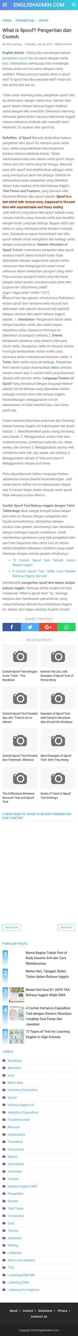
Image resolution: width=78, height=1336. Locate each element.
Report (12, 1157)
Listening (14, 1253)
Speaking (14, 1061)
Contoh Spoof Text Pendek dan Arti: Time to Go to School (19, 717)
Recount (14, 1127)
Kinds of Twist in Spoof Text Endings (56, 795)
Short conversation (21, 1260)
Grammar (15, 1171)
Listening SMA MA (21, 1275)
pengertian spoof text (18, 58)
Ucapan (13, 1179)
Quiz (11, 1223)
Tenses (13, 1231)
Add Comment (63, 44)
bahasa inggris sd (21, 1105)
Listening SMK (18, 1282)
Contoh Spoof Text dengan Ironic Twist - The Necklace (19, 675)
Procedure (15, 1142)
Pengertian (16, 1194)
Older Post (66, 927)
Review (13, 1201)
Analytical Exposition (23, 1112)
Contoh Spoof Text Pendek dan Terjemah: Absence (19, 758)
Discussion (16, 1149)
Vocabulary (16, 1216)
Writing (13, 1245)
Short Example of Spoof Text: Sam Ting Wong (56, 758)
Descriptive (16, 1164)
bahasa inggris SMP (22, 1186)
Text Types (16, 1208)
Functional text (19, 1120)
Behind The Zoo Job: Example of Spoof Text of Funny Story (57, 675)
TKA (11, 1268)
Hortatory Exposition (23, 1090)
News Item (15, 1083)
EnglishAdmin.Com (39, 5)
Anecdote (14, 1238)
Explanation (16, 1135)
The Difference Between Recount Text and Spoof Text (18, 797)
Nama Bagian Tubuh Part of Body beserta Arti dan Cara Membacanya (46, 958)
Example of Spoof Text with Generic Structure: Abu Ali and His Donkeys (56, 717)
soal (11, 1075)
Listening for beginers (24, 1290)
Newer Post (11, 927)
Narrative (14, 1068)
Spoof (12, 1098)
